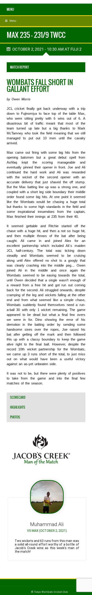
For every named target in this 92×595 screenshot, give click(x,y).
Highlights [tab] (17, 407)
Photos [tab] (15, 417)
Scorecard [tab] (17, 397)
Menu (10, 9)
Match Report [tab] (19, 67)
